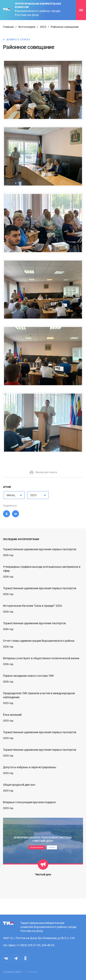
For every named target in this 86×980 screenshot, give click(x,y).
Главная (8, 26)
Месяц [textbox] (11, 495)
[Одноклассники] (6, 513)
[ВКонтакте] (15, 513)
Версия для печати (46, 472)
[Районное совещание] (43, 89)
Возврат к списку (18, 39)
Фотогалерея (26, 26)
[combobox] (14, 495)
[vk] (6, 958)
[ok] (25, 958)
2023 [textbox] (33, 495)
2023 (43, 26)
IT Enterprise (31, 971)
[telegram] (16, 958)
